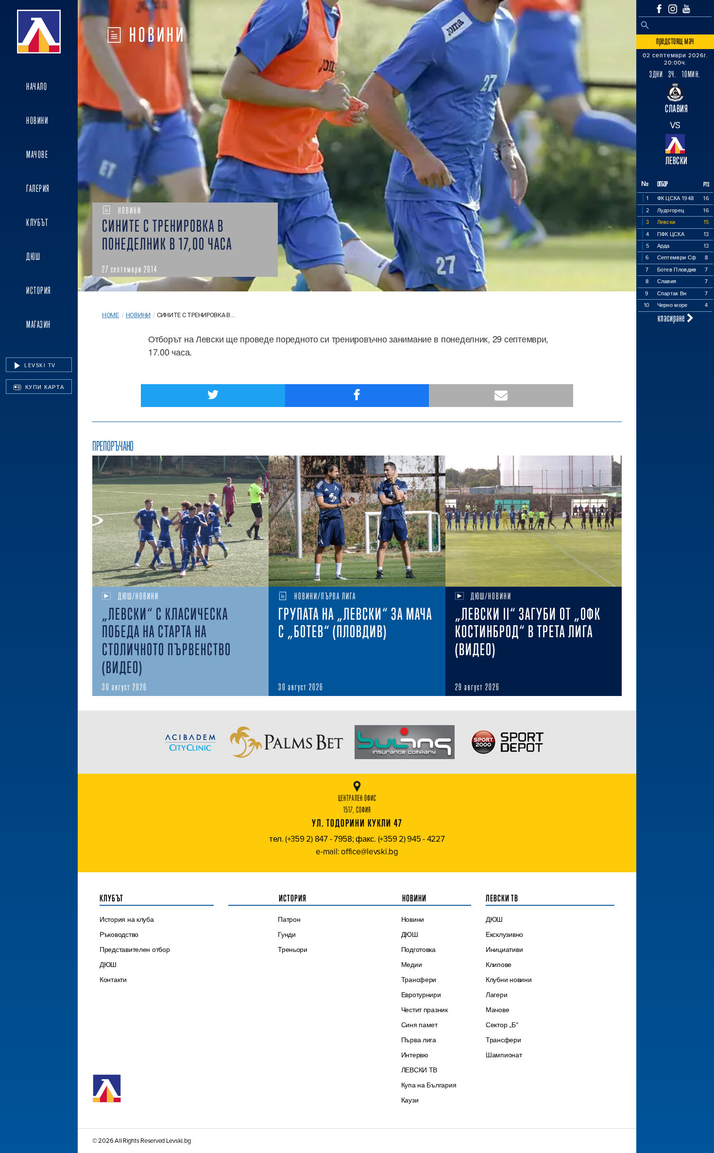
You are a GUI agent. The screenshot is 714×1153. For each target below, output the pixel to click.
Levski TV (39, 365)
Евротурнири (421, 995)
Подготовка (418, 949)
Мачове (37, 154)
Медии (411, 964)
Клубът (37, 222)
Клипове (498, 964)
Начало (36, 86)
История (38, 290)
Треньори (292, 949)
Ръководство (119, 934)
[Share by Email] (501, 395)
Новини (37, 120)
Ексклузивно (504, 934)
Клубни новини (509, 979)
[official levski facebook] (659, 8)
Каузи (410, 1100)
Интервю (414, 1055)
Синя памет (419, 1025)
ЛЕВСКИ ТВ (419, 1070)
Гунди (287, 934)
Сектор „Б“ (502, 1025)
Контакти (113, 979)
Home (110, 315)
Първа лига (418, 1040)
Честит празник (424, 1010)
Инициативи (504, 949)
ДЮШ (33, 256)
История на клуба (127, 919)
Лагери (496, 995)
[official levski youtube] (686, 8)
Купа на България (429, 1085)
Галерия (38, 188)
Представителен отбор (135, 949)
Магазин (38, 324)
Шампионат (504, 1055)
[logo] (39, 31)
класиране (672, 318)
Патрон (289, 919)
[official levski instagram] (672, 9)
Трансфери (419, 979)
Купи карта (44, 387)
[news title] (180, 521)
